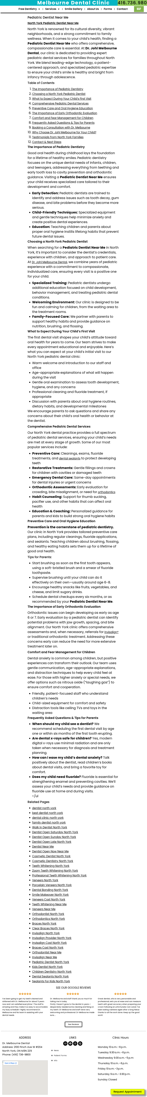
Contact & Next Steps (46, 142)
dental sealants (69, 458)
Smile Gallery (73, 9)
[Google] (80, 1043)
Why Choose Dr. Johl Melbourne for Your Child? (64, 132)
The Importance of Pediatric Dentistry (57, 89)
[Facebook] (70, 1043)
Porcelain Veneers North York (52, 885)
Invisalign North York (46, 933)
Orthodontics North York (48, 919)
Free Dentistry (27, 9)
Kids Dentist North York (47, 967)
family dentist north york (49, 822)
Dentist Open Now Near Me (50, 851)
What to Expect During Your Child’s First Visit (61, 99)
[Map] (65, 1043)
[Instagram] (75, 1043)
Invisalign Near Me (44, 957)
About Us (93, 9)
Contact (122, 9)
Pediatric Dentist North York (50, 962)
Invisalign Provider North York (51, 938)
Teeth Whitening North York (50, 866)
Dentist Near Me (43, 846)
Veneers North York (45, 880)
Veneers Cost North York (48, 899)
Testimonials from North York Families (57, 137)
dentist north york (44, 808)
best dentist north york (47, 813)
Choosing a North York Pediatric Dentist (58, 94)
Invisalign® (111, 632)
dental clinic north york (48, 818)
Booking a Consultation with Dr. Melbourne (61, 127)
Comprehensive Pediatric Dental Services (60, 103)
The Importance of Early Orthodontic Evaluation (64, 113)
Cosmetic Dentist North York (51, 856)
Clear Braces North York (48, 928)
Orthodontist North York (48, 914)
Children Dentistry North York (52, 972)
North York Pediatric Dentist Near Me (53, 23)
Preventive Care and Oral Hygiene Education (62, 108)
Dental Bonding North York (50, 890)
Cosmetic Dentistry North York (52, 861)
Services (50, 9)
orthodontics (106, 492)
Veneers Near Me (43, 909)
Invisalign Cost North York (49, 943)
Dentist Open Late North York (51, 842)
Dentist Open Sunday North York (54, 837)
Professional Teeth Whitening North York (59, 875)
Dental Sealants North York (50, 976)
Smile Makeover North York (50, 895)
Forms (108, 9)
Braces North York (44, 923)
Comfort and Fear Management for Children (62, 118)
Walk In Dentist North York (49, 827)
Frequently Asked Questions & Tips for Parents (63, 123)
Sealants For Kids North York (51, 981)
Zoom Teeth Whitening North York (55, 871)
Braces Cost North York (47, 947)
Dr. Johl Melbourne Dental (49, 262)
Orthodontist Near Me (46, 952)
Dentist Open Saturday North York (55, 832)
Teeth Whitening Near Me (49, 904)
